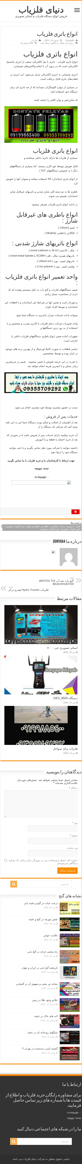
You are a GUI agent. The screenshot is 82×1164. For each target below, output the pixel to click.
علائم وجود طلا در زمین (45, 1000)
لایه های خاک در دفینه (46, 1016)
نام (75, 823)
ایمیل (74, 835)
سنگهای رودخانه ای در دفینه (42, 1032)
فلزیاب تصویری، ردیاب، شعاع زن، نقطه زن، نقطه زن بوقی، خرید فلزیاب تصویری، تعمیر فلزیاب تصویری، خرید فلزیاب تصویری (42, 527)
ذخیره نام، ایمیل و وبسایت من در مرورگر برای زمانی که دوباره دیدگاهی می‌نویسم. (43, 862)
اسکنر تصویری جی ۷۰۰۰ (62, 647)
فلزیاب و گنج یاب (49, 289)
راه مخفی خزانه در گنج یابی (42, 951)
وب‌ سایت (72, 847)
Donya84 (69, 40)
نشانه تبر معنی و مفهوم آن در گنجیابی (37, 983)
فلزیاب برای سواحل (65, 748)
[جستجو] (13, 884)
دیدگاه (73, 787)
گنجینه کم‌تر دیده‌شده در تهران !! (40, 1048)
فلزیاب (34, 40)
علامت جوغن (50, 935)
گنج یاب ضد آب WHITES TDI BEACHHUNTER (56, 581)
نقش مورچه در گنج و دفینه (43, 919)
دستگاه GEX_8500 (65, 698)
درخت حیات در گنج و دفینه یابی (41, 903)
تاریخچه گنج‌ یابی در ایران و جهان (40, 967)
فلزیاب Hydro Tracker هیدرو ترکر (28, 588)
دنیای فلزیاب (41, 9)
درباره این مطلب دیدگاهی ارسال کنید (57, 43)
